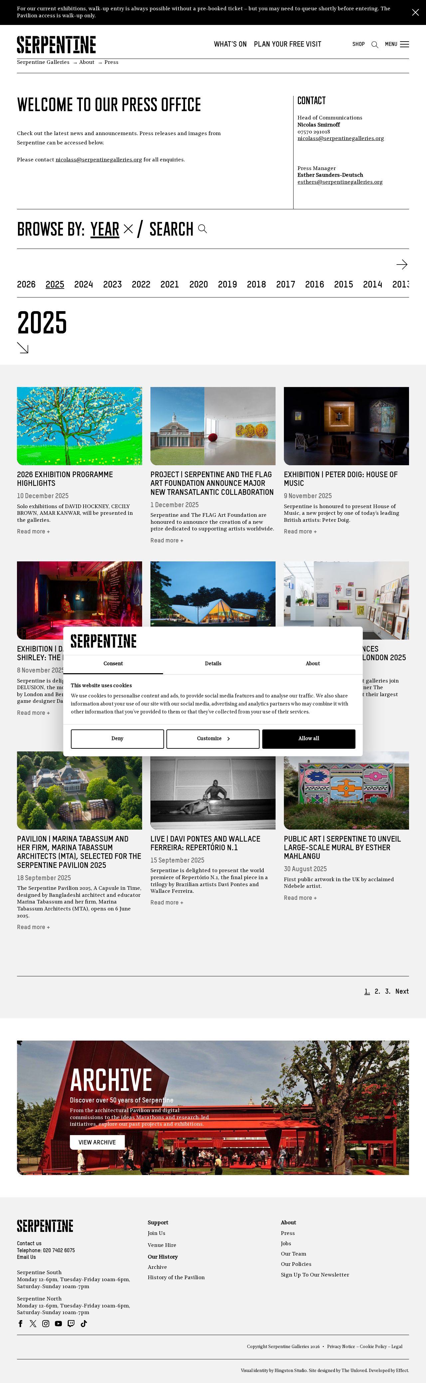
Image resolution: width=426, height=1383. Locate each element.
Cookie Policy (373, 1347)
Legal (396, 1347)
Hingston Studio (291, 1371)
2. (377, 991)
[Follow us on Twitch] (71, 1323)
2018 (256, 285)
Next (402, 991)
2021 (169, 285)
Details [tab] (213, 664)
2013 (401, 285)
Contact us (29, 1244)
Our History (163, 1257)
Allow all (309, 738)
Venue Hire (162, 1245)
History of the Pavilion (176, 1278)
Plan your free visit (287, 44)
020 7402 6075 (59, 1251)
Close (415, 13)
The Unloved (354, 1371)
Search (171, 228)
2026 (26, 285)
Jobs (286, 1244)
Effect (402, 1371)
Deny (117, 738)
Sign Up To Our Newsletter (315, 1275)
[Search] (374, 44)
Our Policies (296, 1264)
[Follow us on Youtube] (58, 1323)
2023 (112, 285)
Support (158, 1223)
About (288, 1223)
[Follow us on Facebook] (20, 1323)
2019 (227, 285)
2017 (285, 285)
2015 (343, 285)
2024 (83, 285)
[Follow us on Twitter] (33, 1323)
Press (288, 1233)
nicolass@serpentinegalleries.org (99, 160)
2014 (372, 285)
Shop (358, 44)
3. (388, 991)
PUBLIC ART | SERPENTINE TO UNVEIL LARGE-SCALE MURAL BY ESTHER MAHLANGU (342, 848)
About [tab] (313, 664)
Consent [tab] (113, 664)
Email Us (26, 1257)
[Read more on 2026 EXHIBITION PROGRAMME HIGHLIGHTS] (79, 426)
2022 (141, 285)
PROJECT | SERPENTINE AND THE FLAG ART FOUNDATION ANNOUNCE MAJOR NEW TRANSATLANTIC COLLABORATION (212, 483)
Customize (209, 738)
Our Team (293, 1254)
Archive (157, 1267)
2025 (55, 285)
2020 (198, 285)
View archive (97, 1142)
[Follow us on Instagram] (45, 1323)
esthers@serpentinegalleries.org (340, 182)
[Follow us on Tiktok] (83, 1323)
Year (105, 228)
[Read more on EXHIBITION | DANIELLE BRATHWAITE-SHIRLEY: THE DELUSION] (79, 600)
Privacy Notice (341, 1347)
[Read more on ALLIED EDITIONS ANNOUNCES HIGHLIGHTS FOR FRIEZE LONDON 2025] (346, 600)
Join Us (156, 1233)
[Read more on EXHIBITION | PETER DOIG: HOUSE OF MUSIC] (346, 426)
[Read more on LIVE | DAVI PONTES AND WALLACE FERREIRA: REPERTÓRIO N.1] (213, 790)
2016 (314, 285)
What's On (230, 44)
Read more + (33, 531)
